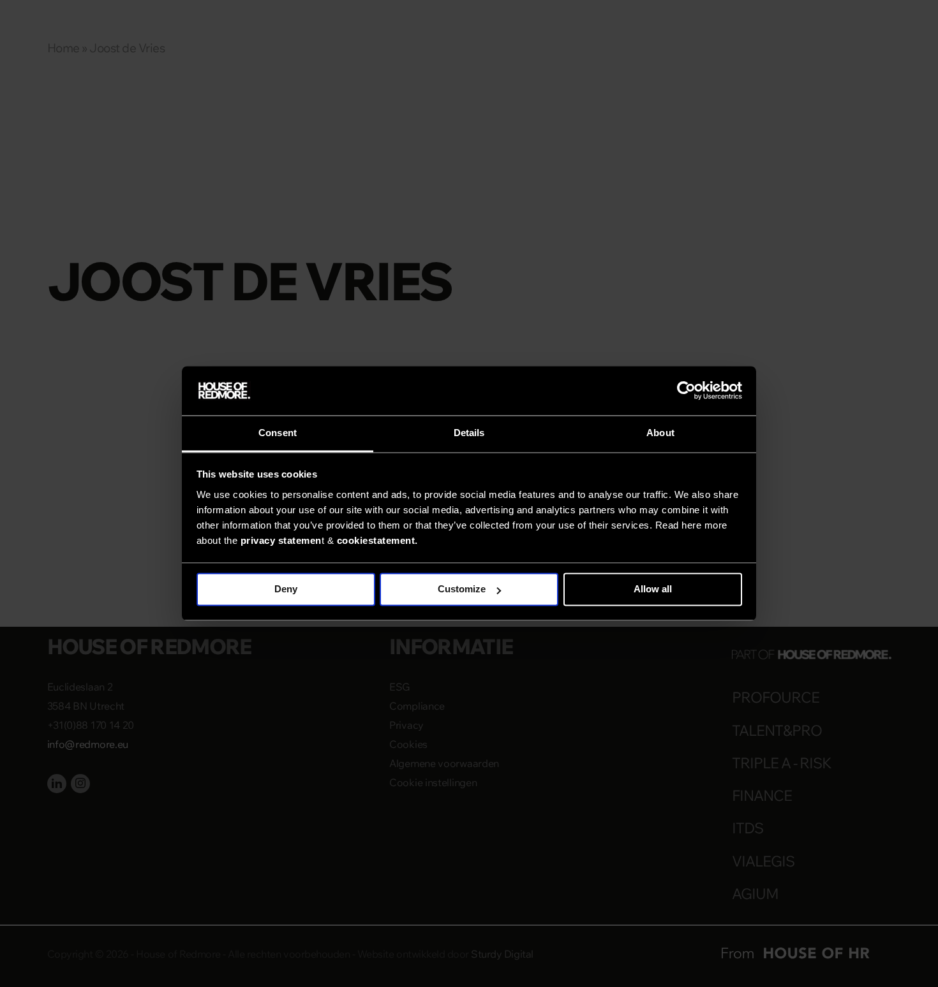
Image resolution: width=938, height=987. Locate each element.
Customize (462, 589)
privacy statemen (281, 540)
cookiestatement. (377, 540)
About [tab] (660, 432)
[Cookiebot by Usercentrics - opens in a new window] (686, 390)
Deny (285, 589)
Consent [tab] (277, 432)
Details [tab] (469, 432)
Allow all (653, 589)
